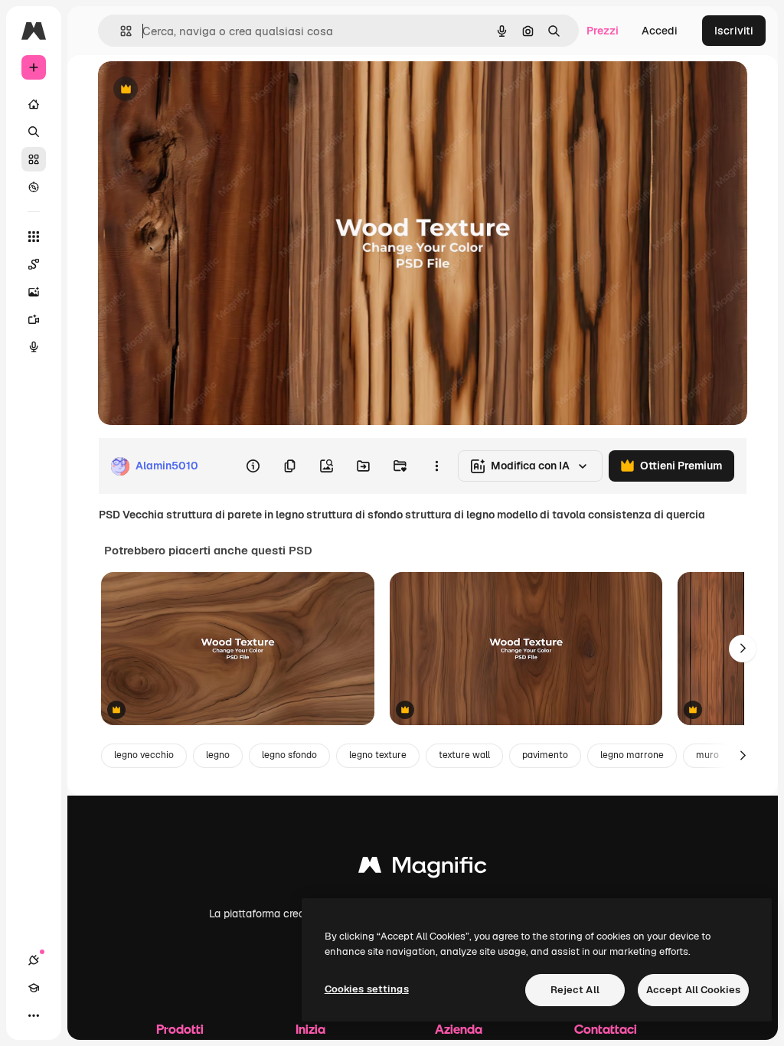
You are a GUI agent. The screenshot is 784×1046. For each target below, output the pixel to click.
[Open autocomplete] (120, 31)
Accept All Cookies (693, 989)
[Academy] (33, 988)
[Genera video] (33, 319)
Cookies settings (367, 988)
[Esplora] (33, 187)
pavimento (545, 755)
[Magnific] (422, 869)
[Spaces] (33, 264)
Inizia (310, 1029)
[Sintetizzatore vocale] (33, 347)
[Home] (33, 104)
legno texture (378, 755)
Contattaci (605, 1029)
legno (218, 755)
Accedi (660, 31)
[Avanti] (742, 648)
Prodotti (180, 1029)
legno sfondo (289, 755)
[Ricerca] (33, 131)
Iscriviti (733, 31)
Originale (199, 90)
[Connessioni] (33, 960)
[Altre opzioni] (436, 466)
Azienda (458, 1029)
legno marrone (632, 755)
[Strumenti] (33, 236)
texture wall (464, 755)
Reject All (574, 989)
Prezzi (602, 31)
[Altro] (33, 1015)
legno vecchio (144, 755)
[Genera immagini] (33, 291)
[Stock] (33, 159)
